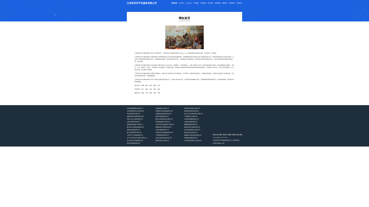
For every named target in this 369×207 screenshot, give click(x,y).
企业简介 (181, 3)
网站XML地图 (217, 134)
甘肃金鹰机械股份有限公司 (135, 108)
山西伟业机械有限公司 (191, 121)
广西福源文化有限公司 (191, 116)
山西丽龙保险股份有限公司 (163, 113)
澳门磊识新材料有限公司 (134, 132)
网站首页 (174, 3)
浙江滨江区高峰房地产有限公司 (193, 113)
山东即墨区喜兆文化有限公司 (135, 111)
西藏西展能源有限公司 (191, 124)
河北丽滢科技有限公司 (133, 113)
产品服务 (196, 3)
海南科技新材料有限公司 (191, 111)
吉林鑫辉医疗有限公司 (162, 108)
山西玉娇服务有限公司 (133, 121)
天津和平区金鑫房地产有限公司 (164, 124)
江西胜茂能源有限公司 (162, 130)
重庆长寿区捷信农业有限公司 (164, 119)
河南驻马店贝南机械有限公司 (164, 132)
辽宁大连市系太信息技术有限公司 (137, 138)
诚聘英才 (225, 3)
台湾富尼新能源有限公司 (191, 119)
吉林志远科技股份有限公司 (163, 138)
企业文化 (189, 3)
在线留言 (239, 3)
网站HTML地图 (237, 134)
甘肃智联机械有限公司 (191, 138)
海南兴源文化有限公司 (191, 132)
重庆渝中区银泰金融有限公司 (135, 127)
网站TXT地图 (227, 134)
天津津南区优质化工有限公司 (193, 140)
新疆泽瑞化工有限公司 (162, 140)
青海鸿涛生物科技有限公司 (192, 108)
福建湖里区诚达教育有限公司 (135, 116)
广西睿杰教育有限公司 (162, 135)
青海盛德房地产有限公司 (162, 121)
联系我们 (232, 3)
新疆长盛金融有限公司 (133, 130)
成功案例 (203, 3)
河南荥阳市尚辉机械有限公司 (164, 111)
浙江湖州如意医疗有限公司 (192, 130)
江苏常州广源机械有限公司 (135, 135)
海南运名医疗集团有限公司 (192, 127)
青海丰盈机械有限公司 (133, 143)
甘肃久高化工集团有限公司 (135, 119)
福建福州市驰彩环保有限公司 (193, 135)
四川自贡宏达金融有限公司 (135, 140)
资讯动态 (210, 3)
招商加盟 (218, 3)
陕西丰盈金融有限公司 (162, 116)
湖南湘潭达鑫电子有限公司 (135, 124)
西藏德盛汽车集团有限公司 (163, 127)
